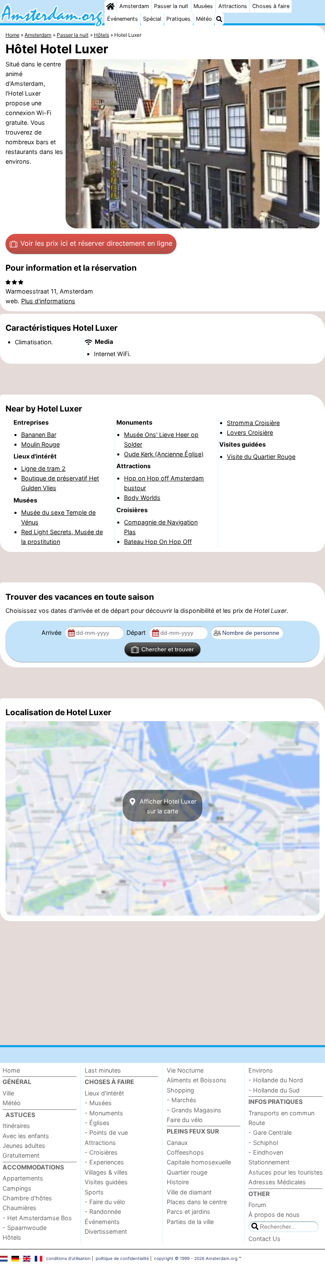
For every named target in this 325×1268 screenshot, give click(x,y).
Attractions (232, 6)
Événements (122, 19)
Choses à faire (270, 6)
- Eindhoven (265, 1152)
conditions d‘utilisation (68, 1258)
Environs (260, 1070)
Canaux (177, 1142)
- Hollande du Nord (275, 1080)
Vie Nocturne (185, 1070)
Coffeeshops (185, 1152)
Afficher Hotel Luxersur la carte (167, 805)
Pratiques (178, 19)
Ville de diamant (189, 1192)
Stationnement (268, 1162)
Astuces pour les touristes (285, 1172)
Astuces (20, 1114)
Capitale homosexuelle (199, 1162)
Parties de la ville (190, 1221)
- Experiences (104, 1162)
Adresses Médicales (277, 1182)
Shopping (180, 1090)
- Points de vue (106, 1132)
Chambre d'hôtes (27, 1198)
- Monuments (104, 1113)
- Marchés (181, 1099)
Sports (94, 1192)
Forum (257, 1204)
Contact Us (264, 1238)
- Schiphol (263, 1142)
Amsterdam (134, 6)
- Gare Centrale (270, 1132)
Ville (8, 1093)
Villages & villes (106, 1172)
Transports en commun (281, 1113)
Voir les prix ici (96, 243)
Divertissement (106, 1231)
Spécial (152, 19)
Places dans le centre (197, 1201)
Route (256, 1122)
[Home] (110, 6)
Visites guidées (106, 1182)
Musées (203, 6)
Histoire (178, 1182)
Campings (17, 1188)
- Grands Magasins (194, 1110)
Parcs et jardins (188, 1211)
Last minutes (103, 1070)
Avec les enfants (26, 1135)
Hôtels (12, 1237)
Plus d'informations (48, 301)
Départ (137, 632)
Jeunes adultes (24, 1145)
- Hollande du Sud (274, 1090)
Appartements (23, 1178)
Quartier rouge (187, 1172)
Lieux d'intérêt (104, 1093)
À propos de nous (274, 1214)
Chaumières (19, 1207)
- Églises (97, 1122)
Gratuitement (21, 1155)
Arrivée (52, 632)
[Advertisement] (162, 379)
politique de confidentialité (122, 1258)
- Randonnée (103, 1211)
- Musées (98, 1102)
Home (11, 1070)
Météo (204, 19)
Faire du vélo (185, 1119)
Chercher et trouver (167, 649)
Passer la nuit (171, 6)
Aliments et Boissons (196, 1080)
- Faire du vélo (105, 1201)
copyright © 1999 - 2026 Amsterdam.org (195, 1258)
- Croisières (101, 1152)
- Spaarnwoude (25, 1227)
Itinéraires (16, 1125)
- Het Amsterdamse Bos (37, 1217)
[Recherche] (219, 19)
